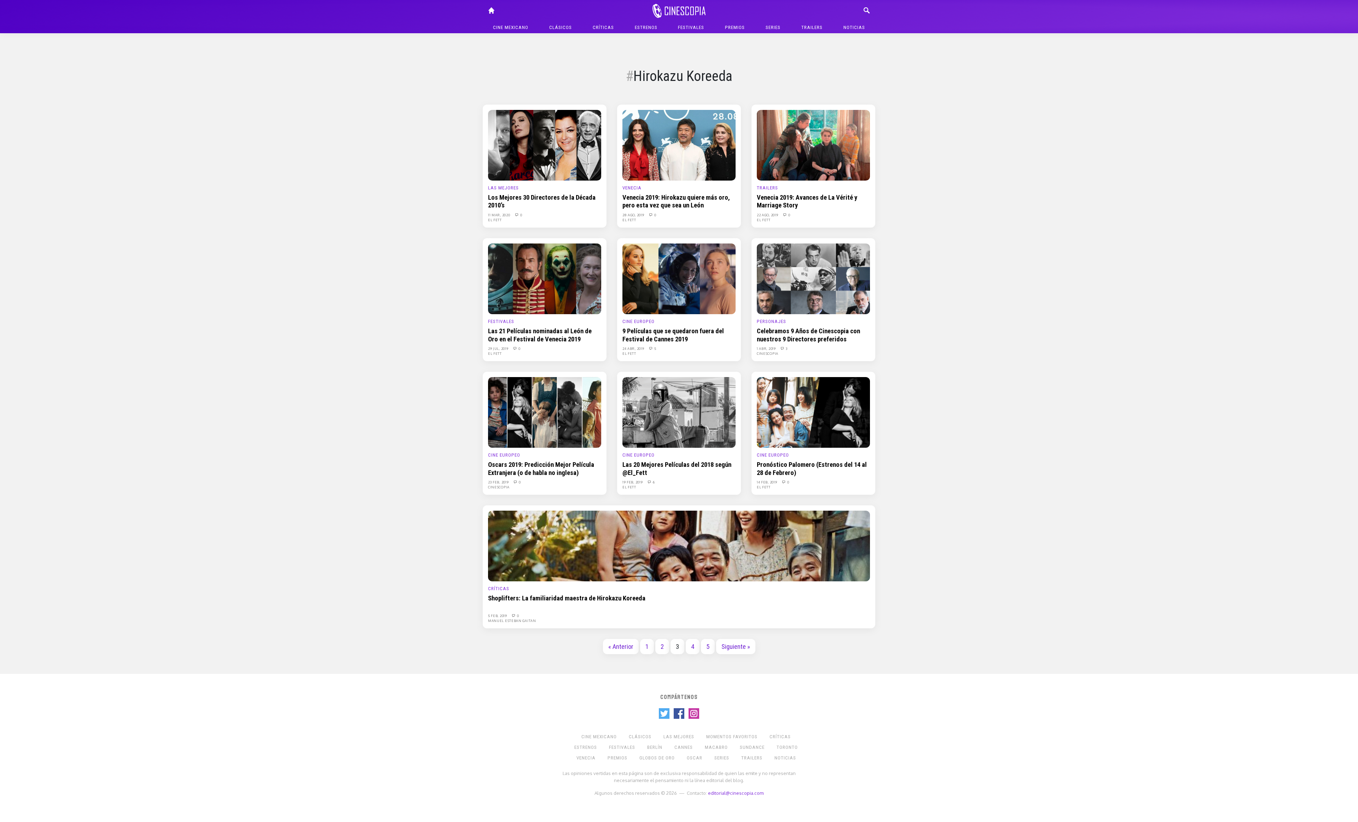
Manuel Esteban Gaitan (512, 620)
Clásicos (560, 27)
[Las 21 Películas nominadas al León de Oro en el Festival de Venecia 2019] (544, 278)
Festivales (691, 27)
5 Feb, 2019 (498, 615)
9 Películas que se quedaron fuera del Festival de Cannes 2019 (673, 335)
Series (773, 27)
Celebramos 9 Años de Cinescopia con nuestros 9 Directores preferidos (808, 335)
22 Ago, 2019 (768, 215)
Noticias (854, 27)
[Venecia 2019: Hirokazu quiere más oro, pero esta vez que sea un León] (679, 145)
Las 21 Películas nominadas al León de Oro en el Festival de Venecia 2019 (540, 335)
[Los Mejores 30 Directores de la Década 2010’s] (544, 145)
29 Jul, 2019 (498, 348)
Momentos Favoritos (732, 736)
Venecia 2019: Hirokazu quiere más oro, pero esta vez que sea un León (676, 201)
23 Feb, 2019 (499, 482)
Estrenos (646, 27)
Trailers (812, 27)
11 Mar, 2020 (499, 215)
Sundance (752, 747)
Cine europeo (638, 321)
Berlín (654, 747)
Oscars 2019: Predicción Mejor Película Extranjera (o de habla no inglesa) (541, 468)
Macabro (716, 747)
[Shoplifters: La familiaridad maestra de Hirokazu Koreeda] (679, 546)
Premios (735, 27)
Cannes (683, 747)
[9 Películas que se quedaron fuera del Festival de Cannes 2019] (679, 278)
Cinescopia (767, 353)
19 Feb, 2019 (633, 482)
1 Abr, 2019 (767, 348)
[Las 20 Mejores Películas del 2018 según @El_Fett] (679, 412)
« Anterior (620, 647)
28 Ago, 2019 (633, 215)
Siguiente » (735, 647)
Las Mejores (503, 187)
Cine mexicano (510, 27)
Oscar (694, 758)
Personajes (771, 321)
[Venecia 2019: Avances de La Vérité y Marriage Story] (813, 145)
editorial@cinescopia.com (736, 793)
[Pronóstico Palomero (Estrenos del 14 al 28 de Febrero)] (813, 412)
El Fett (495, 220)
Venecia (632, 187)
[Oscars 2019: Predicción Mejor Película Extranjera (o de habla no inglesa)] (544, 412)
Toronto (787, 747)
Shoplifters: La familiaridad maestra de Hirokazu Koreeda (566, 598)
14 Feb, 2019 (767, 482)
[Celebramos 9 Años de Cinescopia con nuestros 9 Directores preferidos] (813, 278)
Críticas (603, 27)
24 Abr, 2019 (633, 348)
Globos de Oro (657, 758)
